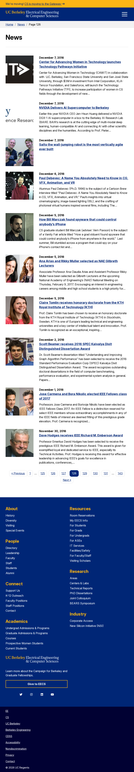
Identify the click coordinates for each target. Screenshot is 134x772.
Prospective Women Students (24, 643)
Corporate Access (81, 620)
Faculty (10, 558)
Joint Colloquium (80, 598)
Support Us (13, 590)
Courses (11, 638)
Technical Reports (81, 588)
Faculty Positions (16, 600)
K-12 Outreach (15, 595)
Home (9, 24)
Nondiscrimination (16, 748)
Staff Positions (15, 605)
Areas (73, 578)
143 (120, 473)
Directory (11, 548)
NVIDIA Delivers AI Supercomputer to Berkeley (74, 108)
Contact (11, 610)
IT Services (77, 545)
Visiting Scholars (80, 560)
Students (11, 568)
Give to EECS (37, 684)
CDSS (9, 736)
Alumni (10, 573)
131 (106, 473)
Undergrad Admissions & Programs (27, 628)
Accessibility (13, 742)
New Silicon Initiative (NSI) (87, 626)
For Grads (76, 530)
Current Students (16, 648)
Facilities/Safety (80, 550)
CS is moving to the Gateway (43, 4)
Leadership (12, 553)
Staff (9, 563)
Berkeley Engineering (18, 729)
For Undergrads (79, 535)
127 (63, 473)
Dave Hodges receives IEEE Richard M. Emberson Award (81, 435)
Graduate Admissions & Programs (27, 633)
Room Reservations (82, 515)
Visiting (10, 525)
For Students (78, 525)
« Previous (19, 473)
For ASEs (76, 540)
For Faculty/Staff (80, 555)
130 (95, 473)
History (10, 515)
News (21, 24)
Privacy (10, 754)
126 (53, 473)
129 (85, 473)
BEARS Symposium (82, 603)
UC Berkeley (13, 723)
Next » (68, 480)
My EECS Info (79, 520)
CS (7, 717)
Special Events (15, 530)
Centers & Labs (79, 583)
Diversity (11, 520)
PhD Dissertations (81, 593)
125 (42, 473)
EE (7, 710)
